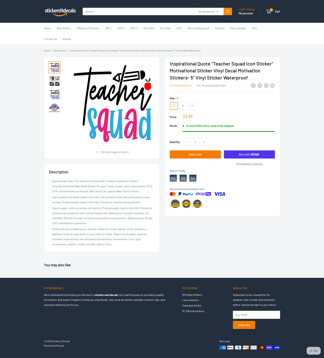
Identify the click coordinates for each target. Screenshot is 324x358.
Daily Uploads (238, 28)
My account (246, 13)
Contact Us (50, 39)
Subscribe (244, 324)
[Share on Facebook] (253, 85)
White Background (198, 28)
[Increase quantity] (204, 141)
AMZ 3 (134, 28)
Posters (219, 28)
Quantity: (175, 142)
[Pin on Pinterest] (259, 85)
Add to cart (195, 154)
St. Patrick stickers (193, 311)
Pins (254, 28)
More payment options (249, 163)
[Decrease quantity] (186, 141)
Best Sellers (64, 28)
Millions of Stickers (88, 28)
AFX (179, 28)
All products (59, 50)
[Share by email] (272, 85)
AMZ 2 (121, 28)
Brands (67, 39)
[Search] (228, 11)
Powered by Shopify (54, 345)
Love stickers (190, 300)
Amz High (165, 28)
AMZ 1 (108, 28)
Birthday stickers (192, 294)
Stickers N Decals (181, 85)
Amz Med (148, 28)
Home (47, 28)
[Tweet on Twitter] (266, 85)
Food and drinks (191, 305)
